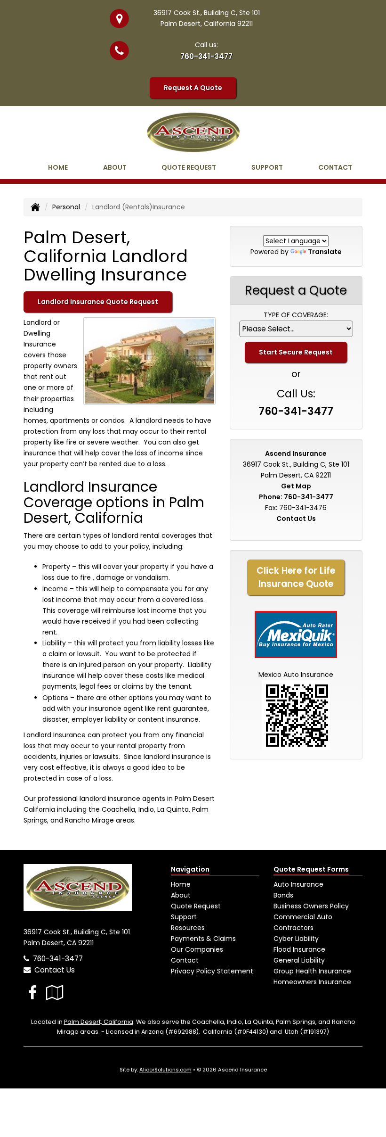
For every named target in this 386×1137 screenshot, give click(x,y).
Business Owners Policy (311, 906)
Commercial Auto (302, 917)
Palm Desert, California (98, 1022)
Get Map (296, 486)
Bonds (283, 895)
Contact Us (296, 518)
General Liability (299, 960)
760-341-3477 (206, 56)
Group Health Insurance (312, 971)
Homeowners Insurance (312, 982)
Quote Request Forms (311, 869)
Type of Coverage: (296, 315)
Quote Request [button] (188, 167)
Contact (335, 167)
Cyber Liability (296, 938)
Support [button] (267, 167)
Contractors (293, 927)
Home (58, 167)
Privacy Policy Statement (212, 971)
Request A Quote (193, 87)
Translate (325, 251)
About (115, 167)
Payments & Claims (203, 938)
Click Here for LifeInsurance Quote (296, 577)
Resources (188, 927)
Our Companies (197, 949)
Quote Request (196, 906)
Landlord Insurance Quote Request (98, 301)
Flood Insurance (299, 949)
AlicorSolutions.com (165, 1069)
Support (184, 917)
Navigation (190, 869)
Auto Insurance (298, 884)
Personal (66, 207)
